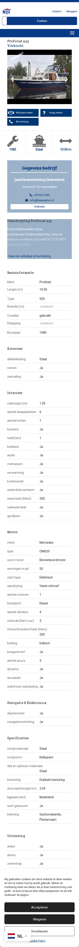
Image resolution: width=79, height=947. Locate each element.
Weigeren (39, 919)
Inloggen (71, 11)
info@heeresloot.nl (42, 200)
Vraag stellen (56, 113)
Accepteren (39, 907)
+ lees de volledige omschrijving (29, 256)
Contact (56, 11)
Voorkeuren (39, 931)
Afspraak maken (24, 113)
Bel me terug (22, 121)
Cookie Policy (37, 940)
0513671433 (42, 195)
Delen (65, 41)
